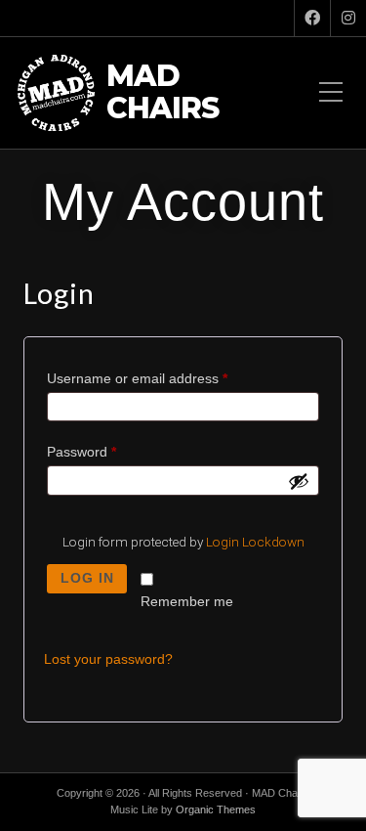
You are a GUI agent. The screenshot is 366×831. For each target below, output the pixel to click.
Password (109, 451)
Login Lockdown (255, 541)
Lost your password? (108, 659)
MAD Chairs (162, 93)
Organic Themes (216, 809)
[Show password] (298, 481)
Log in (87, 578)
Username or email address (165, 378)
